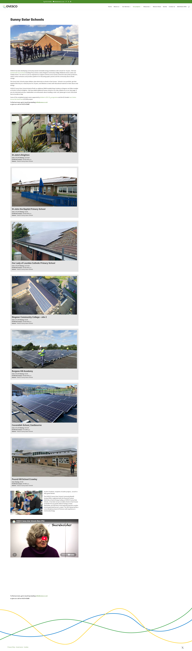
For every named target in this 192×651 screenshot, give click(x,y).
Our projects (136, 6)
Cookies (26, 647)
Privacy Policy (11, 647)
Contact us (172, 6)
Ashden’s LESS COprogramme (49, 97)
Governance (19, 647)
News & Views (157, 6)
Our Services (125, 6)
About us (116, 6)
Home (110, 6)
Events (165, 6)
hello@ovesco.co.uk (42, 102)
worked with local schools (17, 72)
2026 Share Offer (182, 6)
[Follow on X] (182, 648)
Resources (146, 6)
